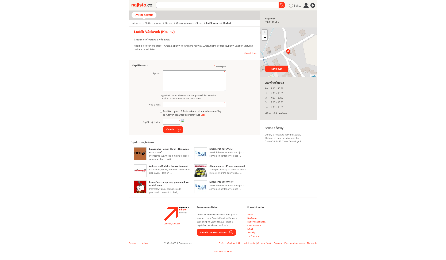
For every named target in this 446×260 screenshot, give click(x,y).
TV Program (253, 236)
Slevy (250, 214)
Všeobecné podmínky (294, 243)
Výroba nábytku (291, 138)
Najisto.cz (144, 5)
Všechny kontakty (172, 224)
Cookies (278, 243)
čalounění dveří (273, 141)
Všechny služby (234, 243)
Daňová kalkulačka (256, 222)
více (203, 115)
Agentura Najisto (176, 213)
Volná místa (249, 243)
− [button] (265, 37)
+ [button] (265, 32)
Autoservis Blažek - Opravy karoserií (168, 166)
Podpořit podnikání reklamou (213, 232)
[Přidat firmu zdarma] (313, 5)
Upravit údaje (250, 53)
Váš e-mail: (155, 104)
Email (250, 229)
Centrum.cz (134, 243)
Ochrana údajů (264, 243)
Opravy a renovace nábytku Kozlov (282, 134)
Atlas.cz (145, 243)
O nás (221, 243)
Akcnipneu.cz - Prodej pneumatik (227, 166)
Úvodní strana (144, 15)
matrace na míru (273, 138)
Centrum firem (254, 225)
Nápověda (312, 243)
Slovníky (251, 232)
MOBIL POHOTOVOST (221, 149)
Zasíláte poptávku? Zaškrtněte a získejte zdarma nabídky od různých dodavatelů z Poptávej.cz (192, 113)
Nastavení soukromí (223, 251)
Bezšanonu (252, 218)
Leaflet (313, 75)
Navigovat (276, 68)
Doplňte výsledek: (152, 122)
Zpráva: (157, 73)
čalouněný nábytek (291, 141)
